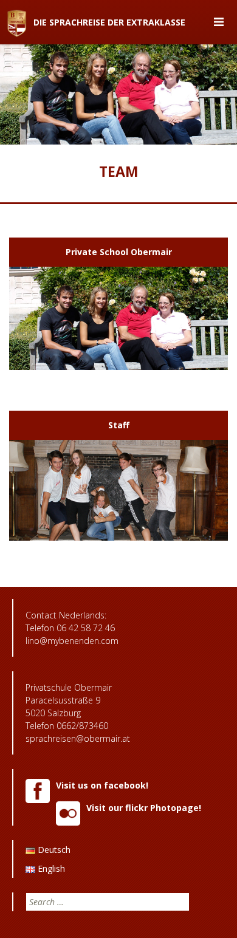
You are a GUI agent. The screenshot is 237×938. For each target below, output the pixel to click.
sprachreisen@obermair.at (78, 738)
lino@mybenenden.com (72, 640)
